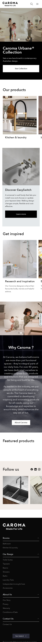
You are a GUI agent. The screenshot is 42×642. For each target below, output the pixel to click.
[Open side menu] (37, 4)
